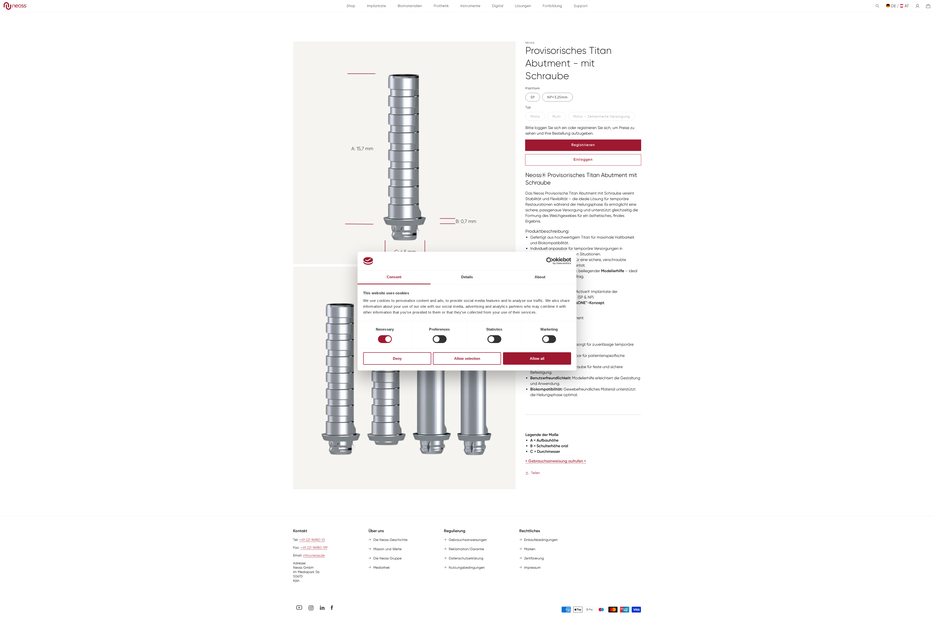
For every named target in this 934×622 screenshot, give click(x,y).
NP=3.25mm (557, 97)
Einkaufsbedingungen (541, 540)
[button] (877, 6)
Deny (397, 358)
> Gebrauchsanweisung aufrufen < (555, 461)
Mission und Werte (387, 549)
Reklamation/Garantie (466, 549)
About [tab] (540, 277)
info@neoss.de (314, 555)
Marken (529, 549)
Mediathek (381, 567)
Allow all (537, 358)
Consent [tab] (394, 277)
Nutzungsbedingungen (467, 567)
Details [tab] (467, 277)
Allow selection (467, 358)
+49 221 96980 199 (313, 547)
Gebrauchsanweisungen (468, 540)
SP (532, 97)
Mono (535, 116)
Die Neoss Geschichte (390, 540)
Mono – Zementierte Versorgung (601, 116)
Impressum (532, 567)
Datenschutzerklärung (466, 558)
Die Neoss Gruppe (387, 558)
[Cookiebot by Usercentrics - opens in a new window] (550, 261)
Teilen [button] (535, 473)
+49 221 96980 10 (312, 540)
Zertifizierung (534, 558)
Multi (556, 116)
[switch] (440, 339)
